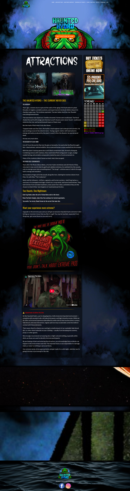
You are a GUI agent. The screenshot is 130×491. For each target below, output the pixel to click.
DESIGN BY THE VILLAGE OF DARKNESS (65, 481)
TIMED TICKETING (90, 2)
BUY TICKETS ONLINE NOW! (65, 36)
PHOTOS (98, 2)
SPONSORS (102, 2)
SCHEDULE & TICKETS (80, 2)
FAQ (107, 2)
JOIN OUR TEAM (59, 2)
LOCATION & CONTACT (69, 2)
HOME (53, 2)
